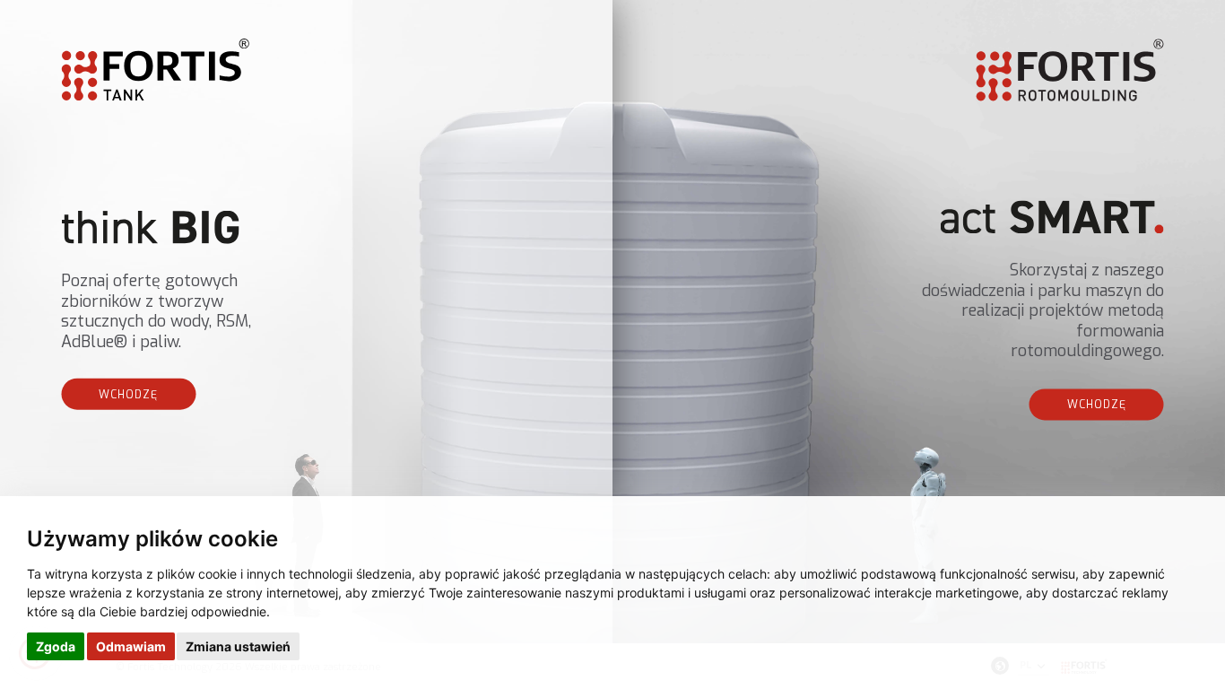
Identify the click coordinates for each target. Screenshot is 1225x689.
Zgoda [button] (55, 646)
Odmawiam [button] (131, 646)
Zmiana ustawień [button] (238, 646)
